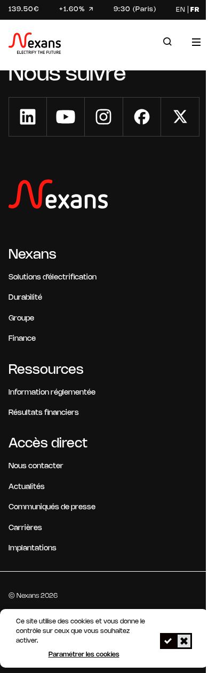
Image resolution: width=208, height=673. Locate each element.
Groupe (21, 318)
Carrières (25, 528)
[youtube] (65, 117)
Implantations (33, 548)
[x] (180, 117)
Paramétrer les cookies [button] (84, 655)
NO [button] (184, 641)
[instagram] (103, 117)
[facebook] (142, 117)
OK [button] (168, 641)
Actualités (27, 487)
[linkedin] (28, 117)
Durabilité (25, 297)
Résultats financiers (44, 413)
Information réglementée (52, 392)
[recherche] (167, 42)
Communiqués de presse (52, 507)
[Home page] (35, 45)
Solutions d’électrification (53, 277)
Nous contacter (36, 466)
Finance (22, 338)
